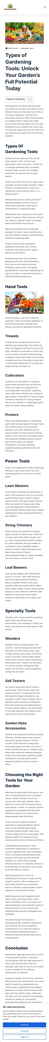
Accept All (24, 1025)
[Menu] (45, 7)
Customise (24, 1031)
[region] (24, 1022)
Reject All (24, 1037)
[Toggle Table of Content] (28, 99)
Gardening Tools (27, 48)
